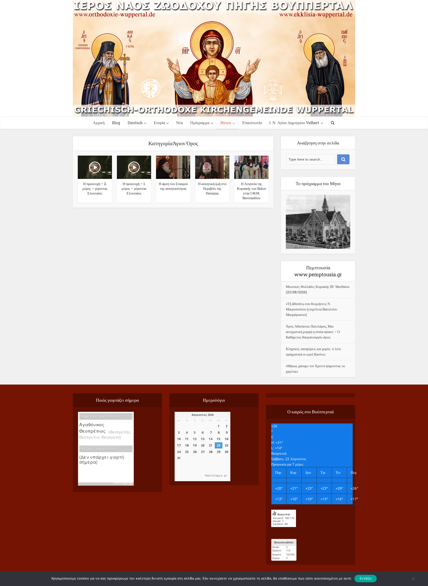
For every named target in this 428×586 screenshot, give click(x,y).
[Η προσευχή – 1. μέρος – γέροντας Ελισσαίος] (134, 166)
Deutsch (135, 122)
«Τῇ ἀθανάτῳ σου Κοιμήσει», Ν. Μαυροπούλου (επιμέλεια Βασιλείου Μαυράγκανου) (311, 309)
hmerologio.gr (123, 483)
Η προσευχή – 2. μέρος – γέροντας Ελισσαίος (94, 188)
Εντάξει (366, 578)
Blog (116, 122)
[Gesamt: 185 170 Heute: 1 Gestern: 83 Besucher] (283, 530)
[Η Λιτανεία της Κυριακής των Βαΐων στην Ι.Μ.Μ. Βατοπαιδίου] (251, 166)
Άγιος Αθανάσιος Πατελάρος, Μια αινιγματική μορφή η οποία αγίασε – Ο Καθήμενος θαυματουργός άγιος (313, 331)
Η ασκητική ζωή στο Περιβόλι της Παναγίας (212, 188)
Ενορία (159, 122)
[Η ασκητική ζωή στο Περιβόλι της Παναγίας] (212, 166)
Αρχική (99, 122)
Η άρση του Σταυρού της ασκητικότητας (173, 186)
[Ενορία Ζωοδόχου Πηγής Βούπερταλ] (214, 58)
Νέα (179, 122)
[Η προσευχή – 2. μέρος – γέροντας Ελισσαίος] (95, 166)
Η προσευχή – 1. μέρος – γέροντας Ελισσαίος (134, 188)
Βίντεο (225, 122)
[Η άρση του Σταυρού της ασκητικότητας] (173, 166)
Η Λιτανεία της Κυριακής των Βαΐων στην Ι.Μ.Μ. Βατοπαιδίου (251, 190)
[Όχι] (413, 578)
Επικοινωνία (252, 122)
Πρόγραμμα (199, 122)
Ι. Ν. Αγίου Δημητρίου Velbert (294, 122)
